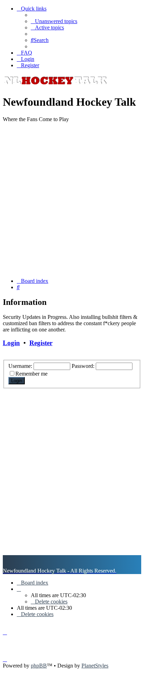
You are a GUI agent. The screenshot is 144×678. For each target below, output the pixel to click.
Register (40, 343)
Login (11, 343)
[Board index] (55, 85)
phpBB (39, 666)
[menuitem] (54, 21)
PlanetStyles (94, 666)
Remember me (31, 374)
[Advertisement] (72, 200)
